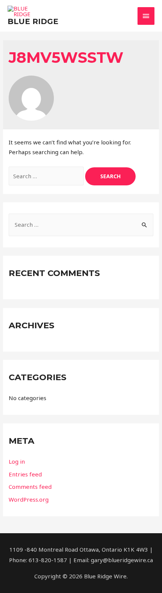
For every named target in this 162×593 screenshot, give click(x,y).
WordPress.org (29, 499)
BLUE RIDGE (33, 21)
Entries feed (25, 474)
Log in (17, 461)
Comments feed (30, 486)
